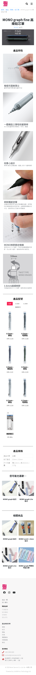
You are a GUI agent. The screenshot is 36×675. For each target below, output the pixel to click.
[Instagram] (9, 592)
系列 (18, 27)
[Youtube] (14, 592)
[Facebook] (4, 592)
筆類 (11, 10)
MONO (16, 27)
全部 (9, 304)
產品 (7, 10)
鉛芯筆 (17, 10)
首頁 (2, 10)
